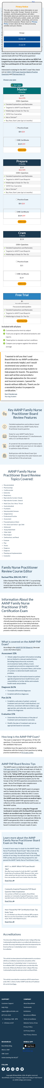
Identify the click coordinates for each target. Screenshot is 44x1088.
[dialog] (22, 27)
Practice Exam (23, 128)
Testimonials (28, 1007)
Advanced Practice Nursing (27, 853)
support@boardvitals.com (10, 1011)
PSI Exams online (27, 753)
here (14, 984)
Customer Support (7, 1003)
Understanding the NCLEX (10, 1057)
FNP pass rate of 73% (11, 769)
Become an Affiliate (30, 1015)
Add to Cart (22, 150)
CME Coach (5, 1054)
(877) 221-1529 (6, 1015)
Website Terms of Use (31, 1023)
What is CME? (6, 1050)
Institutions (27, 1011)
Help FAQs (5, 1007)
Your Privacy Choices (30, 1035)
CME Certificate (23, 140)
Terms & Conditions (30, 1019)
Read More (9, 881)
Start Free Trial (22, 321)
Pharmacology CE (18, 74)
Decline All (22, 39)
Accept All (22, 45)
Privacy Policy (28, 1027)
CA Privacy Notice (29, 1031)
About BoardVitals (29, 1003)
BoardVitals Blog (7, 1046)
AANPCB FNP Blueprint (24, 647)
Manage (21, 33)
